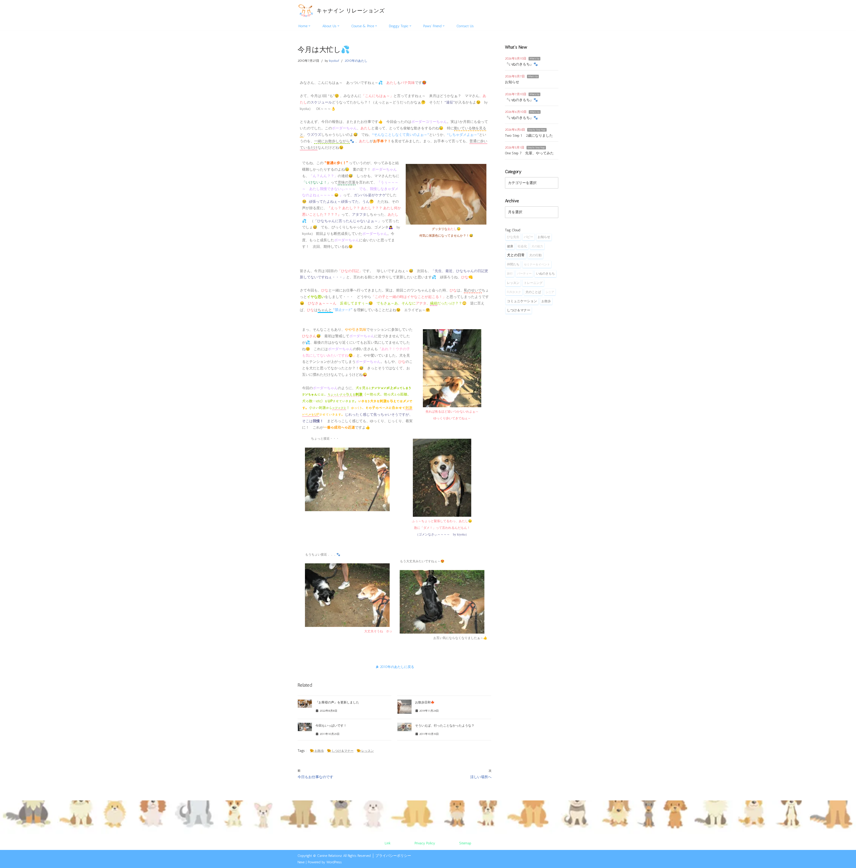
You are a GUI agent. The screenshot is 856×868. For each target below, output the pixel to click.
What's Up (534, 58)
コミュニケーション (522, 301)
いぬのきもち (545, 273)
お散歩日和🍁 (424, 702)
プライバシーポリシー (393, 856)
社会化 (522, 246)
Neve (301, 862)
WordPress (334, 862)
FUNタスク (514, 292)
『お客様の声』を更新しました (337, 702)
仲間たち (513, 264)
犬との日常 (516, 255)
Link (388, 843)
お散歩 (319, 751)
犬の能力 (537, 246)
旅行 (510, 273)
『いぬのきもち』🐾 (521, 64)
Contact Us (465, 26)
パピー (528, 237)
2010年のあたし (356, 61)
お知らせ (512, 82)
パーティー (524, 273)
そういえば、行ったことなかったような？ (444, 725)
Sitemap (465, 843)
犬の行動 (535, 255)
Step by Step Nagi (536, 129)
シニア (549, 292)
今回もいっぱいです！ (331, 725)
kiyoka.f (334, 61)
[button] (309, 26)
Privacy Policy (425, 843)
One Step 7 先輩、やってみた (529, 153)
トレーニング (533, 283)
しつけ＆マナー (343, 751)
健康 (510, 246)
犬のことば (533, 292)
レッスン (367, 751)
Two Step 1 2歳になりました (529, 135)
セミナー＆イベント (537, 264)
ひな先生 (513, 237)
